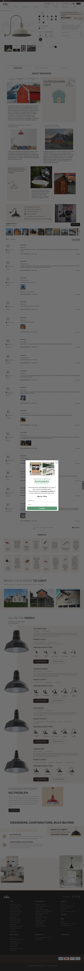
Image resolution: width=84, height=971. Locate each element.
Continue (42, 508)
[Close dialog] (57, 462)
